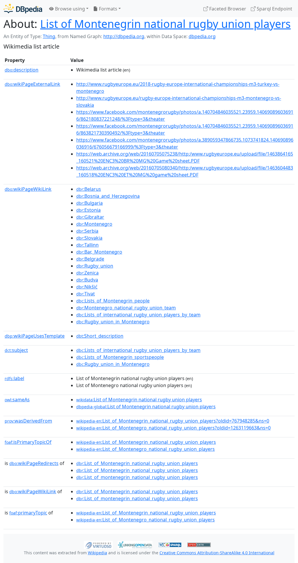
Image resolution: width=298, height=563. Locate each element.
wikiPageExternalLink (32, 84)
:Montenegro (94, 224)
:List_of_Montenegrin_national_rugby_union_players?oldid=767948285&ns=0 (172, 421)
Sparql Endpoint (274, 9)
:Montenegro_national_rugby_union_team (126, 307)
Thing (49, 36)
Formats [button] (107, 9)
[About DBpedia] (22, 8)
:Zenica (87, 273)
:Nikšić (86, 287)
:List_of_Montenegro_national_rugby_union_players (145, 449)
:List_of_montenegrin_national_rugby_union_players (137, 477)
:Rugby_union (94, 266)
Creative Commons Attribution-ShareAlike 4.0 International (216, 552)
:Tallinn (87, 245)
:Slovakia (89, 238)
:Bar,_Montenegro (99, 252)
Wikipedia (97, 552)
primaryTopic (28, 512)
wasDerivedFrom (28, 421)
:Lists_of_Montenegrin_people (113, 300)
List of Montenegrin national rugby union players (165, 23)
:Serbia (87, 231)
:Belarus (88, 189)
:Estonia (88, 210)
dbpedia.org (202, 36)
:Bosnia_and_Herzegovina (108, 196)
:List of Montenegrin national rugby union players (139, 399)
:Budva (87, 280)
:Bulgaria (89, 203)
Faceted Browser (227, 9)
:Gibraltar (90, 217)
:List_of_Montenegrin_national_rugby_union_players (146, 442)
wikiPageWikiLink (28, 189)
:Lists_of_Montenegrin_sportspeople (120, 357)
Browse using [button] (69, 9)
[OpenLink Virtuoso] (98, 544)
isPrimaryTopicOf (28, 442)
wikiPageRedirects (33, 463)
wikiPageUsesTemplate (35, 336)
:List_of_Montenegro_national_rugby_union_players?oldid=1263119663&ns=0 (173, 428)
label (14, 378)
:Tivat (85, 294)
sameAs (17, 399)
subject (16, 350)
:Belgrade (90, 259)
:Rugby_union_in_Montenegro (113, 321)
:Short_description (99, 336)
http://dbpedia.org (123, 36)
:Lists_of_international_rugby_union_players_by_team (138, 314)
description (21, 70)
